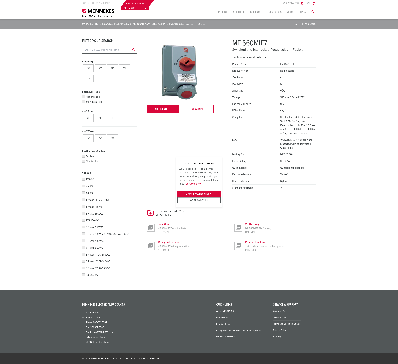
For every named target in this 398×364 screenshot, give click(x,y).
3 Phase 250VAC (95, 227)
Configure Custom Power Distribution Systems (238, 330)
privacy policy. (193, 183)
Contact (303, 12)
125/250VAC (92, 220)
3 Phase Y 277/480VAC (98, 261)
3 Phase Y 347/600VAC (98, 268)
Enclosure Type (91, 92)
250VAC (90, 186)
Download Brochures (226, 336)
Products (222, 12)
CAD (296, 24)
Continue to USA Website (199, 194)
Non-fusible (92, 161)
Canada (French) (103, 3)
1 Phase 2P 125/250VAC (98, 200)
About (290, 12)
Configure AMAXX (293, 3)
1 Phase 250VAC (94, 213)
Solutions (239, 12)
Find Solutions (223, 324)
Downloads (309, 24)
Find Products (223, 317)
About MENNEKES (225, 311)
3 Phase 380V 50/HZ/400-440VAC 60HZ (107, 234)
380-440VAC (92, 275)
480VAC (90, 193)
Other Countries (199, 200)
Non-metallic (93, 96)
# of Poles (88, 111)
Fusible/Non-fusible (93, 151)
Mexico (91, 3)
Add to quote (163, 109)
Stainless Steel (94, 101)
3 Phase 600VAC (95, 248)
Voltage (86, 172)
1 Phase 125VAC (94, 206)
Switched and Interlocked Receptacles (105, 23)
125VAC (90, 179)
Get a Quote (257, 12)
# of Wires (88, 131)
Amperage (88, 61)
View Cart (197, 109)
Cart (311, 3)
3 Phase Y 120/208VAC (98, 254)
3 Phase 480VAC (95, 241)
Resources (275, 12)
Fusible (90, 156)
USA (84, 3)
